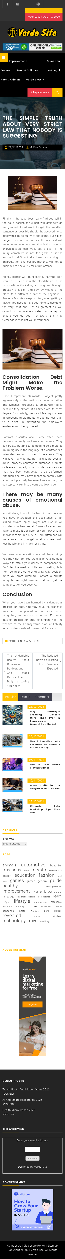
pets (46, 911)
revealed (11, 915)
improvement (16, 891)
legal (6, 901)
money (33, 906)
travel (33, 921)
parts (22, 911)
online (58, 906)
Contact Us (14, 1245)
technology (14, 921)
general (43, 881)
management (40, 902)
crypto (39, 870)
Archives (8, 839)
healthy (10, 886)
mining (20, 906)
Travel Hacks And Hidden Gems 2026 (26, 1089)
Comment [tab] (42, 697)
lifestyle (22, 901)
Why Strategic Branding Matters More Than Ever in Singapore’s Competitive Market (45, 718)
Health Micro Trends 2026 (18, 1110)
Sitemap (53, 1245)
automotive (33, 865)
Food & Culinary (27, 70)
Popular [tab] (10, 697)
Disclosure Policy (34, 1245)
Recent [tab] (25, 697)
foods (5, 881)
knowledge (53, 891)
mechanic (56, 902)
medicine (7, 906)
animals (9, 865)
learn (57, 896)
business (11, 870)
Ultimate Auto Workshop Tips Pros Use (45, 809)
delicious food (55, 871)
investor (37, 891)
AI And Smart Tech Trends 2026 (22, 1099)
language (8, 896)
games (17, 880)
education (24, 875)
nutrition (46, 906)
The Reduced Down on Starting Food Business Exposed (47, 662)
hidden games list (54, 887)
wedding (44, 921)
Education (53, 61)
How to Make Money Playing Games (45, 766)
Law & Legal (52, 70)
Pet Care (35, 911)
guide (56, 880)
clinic (27, 870)
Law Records (44, 897)
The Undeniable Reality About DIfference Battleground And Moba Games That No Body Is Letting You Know (18, 670)
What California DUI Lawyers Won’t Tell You (45, 787)
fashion (46, 875)
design (6, 875)
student (57, 916)
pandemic (8, 910)
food (60, 876)
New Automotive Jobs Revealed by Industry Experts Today (45, 744)
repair (58, 910)
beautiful (56, 865)
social (37, 916)
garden (30, 881)
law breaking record (26, 897)
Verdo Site (40, 1166)
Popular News (40, 92)
